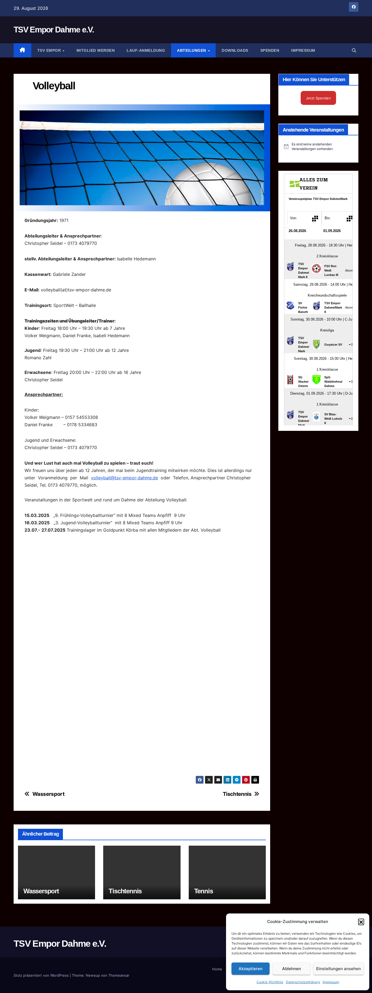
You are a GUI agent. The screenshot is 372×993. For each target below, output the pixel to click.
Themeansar (118, 975)
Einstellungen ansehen (338, 968)
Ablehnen (291, 968)
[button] (361, 921)
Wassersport (48, 794)
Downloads (235, 50)
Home (217, 969)
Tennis (203, 891)
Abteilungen (192, 50)
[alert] (318, 146)
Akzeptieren (251, 968)
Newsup (93, 975)
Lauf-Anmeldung (146, 50)
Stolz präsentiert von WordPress (42, 975)
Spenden (269, 50)
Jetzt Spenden (318, 98)
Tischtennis (237, 794)
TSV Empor (49, 50)
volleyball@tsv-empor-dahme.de (124, 477)
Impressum (331, 982)
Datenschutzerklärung (303, 982)
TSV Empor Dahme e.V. (54, 29)
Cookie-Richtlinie (270, 982)
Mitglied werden (96, 50)
